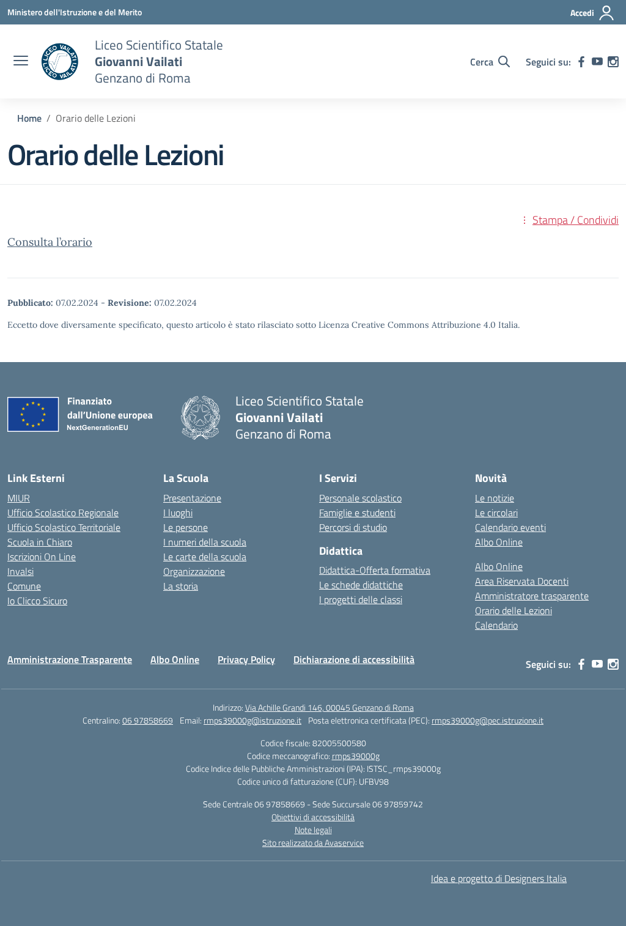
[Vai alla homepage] (59, 62)
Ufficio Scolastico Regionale (63, 512)
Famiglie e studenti (357, 512)
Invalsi (20, 571)
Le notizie (494, 498)
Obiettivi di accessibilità (313, 816)
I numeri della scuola (204, 542)
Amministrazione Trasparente (69, 659)
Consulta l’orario (49, 242)
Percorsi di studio (353, 527)
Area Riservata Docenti (522, 581)
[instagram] (613, 61)
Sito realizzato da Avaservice (313, 842)
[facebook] (581, 61)
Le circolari (496, 512)
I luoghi (178, 512)
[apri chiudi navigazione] (20, 61)
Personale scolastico (360, 498)
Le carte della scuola (204, 556)
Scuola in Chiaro (39, 542)
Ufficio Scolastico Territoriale (63, 527)
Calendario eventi (510, 527)
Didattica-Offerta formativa (374, 570)
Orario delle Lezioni (513, 610)
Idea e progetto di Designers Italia (499, 878)
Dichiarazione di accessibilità (353, 659)
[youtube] (597, 61)
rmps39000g (356, 755)
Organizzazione (194, 571)
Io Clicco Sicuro (37, 600)
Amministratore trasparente (532, 595)
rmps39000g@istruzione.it (252, 720)
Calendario (496, 625)
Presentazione (192, 498)
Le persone (185, 527)
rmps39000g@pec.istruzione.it (487, 720)
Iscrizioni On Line (41, 556)
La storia (180, 586)
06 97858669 (147, 720)
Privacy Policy (246, 659)
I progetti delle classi (360, 599)
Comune (24, 586)
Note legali (313, 829)
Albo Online (499, 542)
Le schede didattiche (361, 584)
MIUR (18, 498)
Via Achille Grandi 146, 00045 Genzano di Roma (329, 707)
